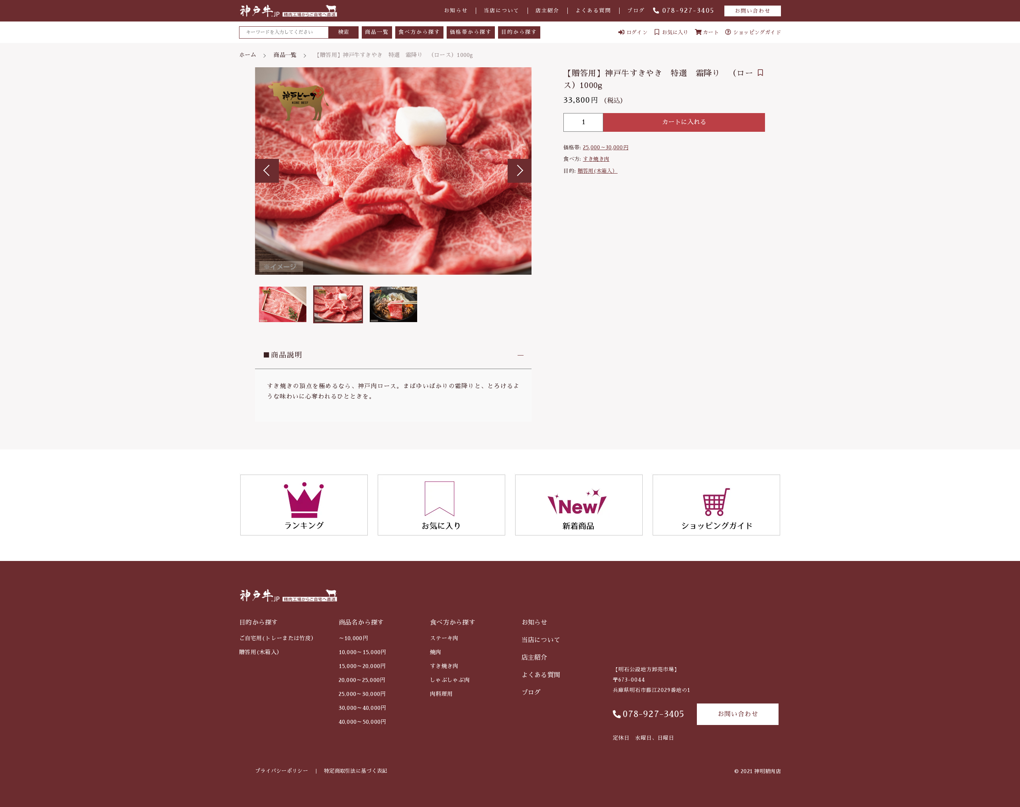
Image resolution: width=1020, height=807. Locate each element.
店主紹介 (547, 10)
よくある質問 (593, 10)
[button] (267, 171)
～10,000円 (353, 638)
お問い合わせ (753, 11)
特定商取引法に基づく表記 (356, 771)
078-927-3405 (688, 11)
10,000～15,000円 (362, 652)
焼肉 (435, 652)
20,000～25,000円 (362, 680)
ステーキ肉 (444, 638)
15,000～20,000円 (362, 666)
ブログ (636, 10)
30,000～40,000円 (362, 708)
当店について (502, 10)
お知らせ (456, 10)
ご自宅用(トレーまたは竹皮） (277, 638)
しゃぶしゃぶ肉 (450, 680)
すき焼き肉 (596, 159)
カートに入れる (684, 122)
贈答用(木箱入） (598, 171)
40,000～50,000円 (362, 722)
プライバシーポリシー (281, 771)
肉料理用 (441, 694)
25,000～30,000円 (605, 147)
